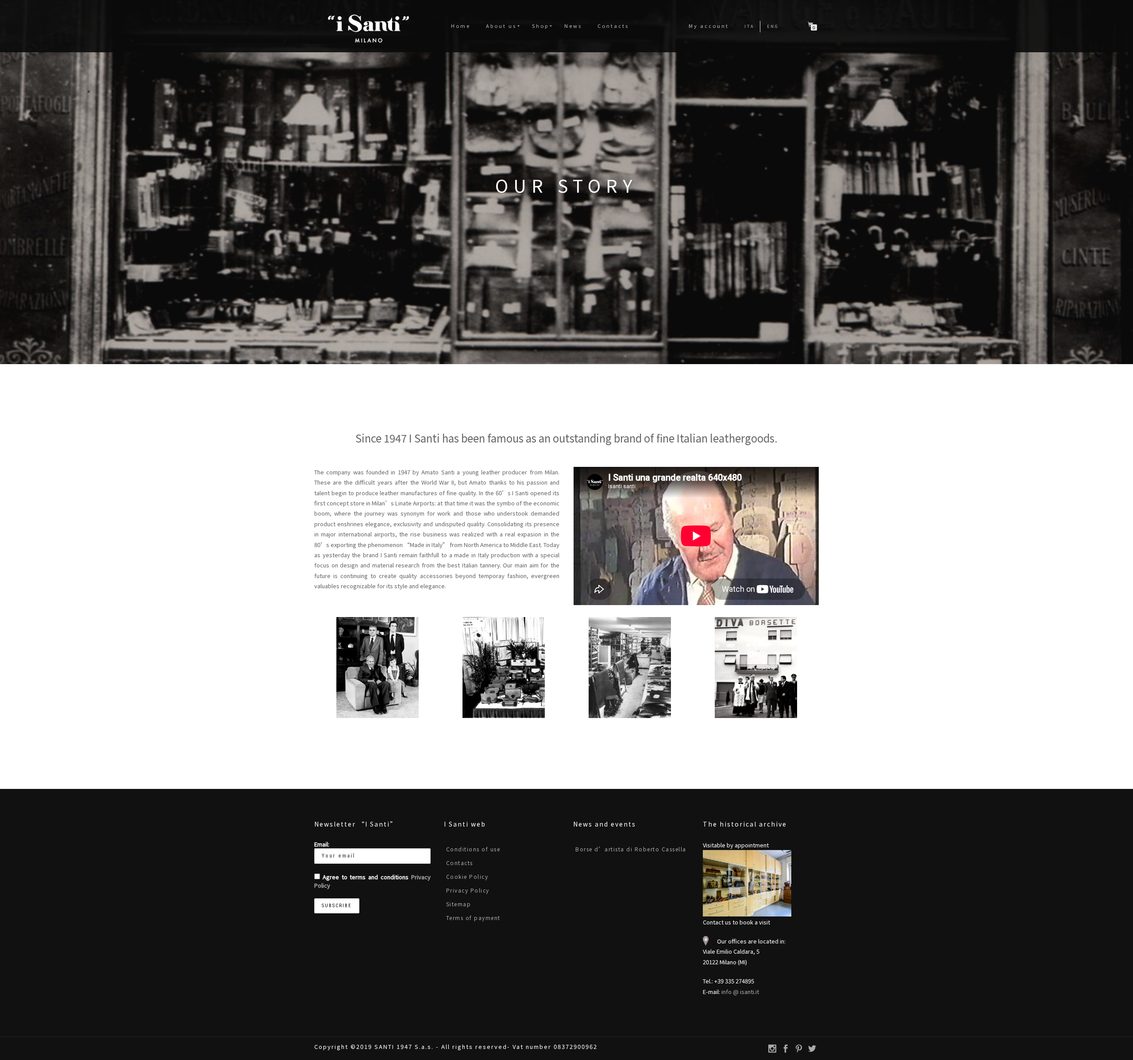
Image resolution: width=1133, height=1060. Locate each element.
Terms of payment (473, 917)
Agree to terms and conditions (372, 881)
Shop (540, 25)
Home (460, 25)
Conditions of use (473, 849)
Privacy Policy (467, 890)
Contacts (613, 25)
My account (709, 25)
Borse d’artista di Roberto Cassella (630, 849)
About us (501, 25)
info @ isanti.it (740, 991)
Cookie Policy (467, 876)
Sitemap (458, 904)
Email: (321, 844)
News (573, 25)
